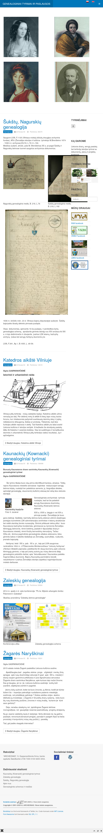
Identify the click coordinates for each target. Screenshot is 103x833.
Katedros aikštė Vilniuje (27, 359)
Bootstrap (6, 811)
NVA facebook (77, 223)
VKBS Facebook (78, 236)
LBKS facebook (77, 257)
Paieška (74, 194)
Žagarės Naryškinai (23, 653)
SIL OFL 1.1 (33, 814)
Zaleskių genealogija (24, 580)
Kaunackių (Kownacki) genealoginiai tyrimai (26, 456)
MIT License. (59, 811)
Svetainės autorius (9, 802)
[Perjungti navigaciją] (73, 126)
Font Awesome (8, 814)
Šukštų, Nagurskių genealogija (22, 124)
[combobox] (84, 199)
